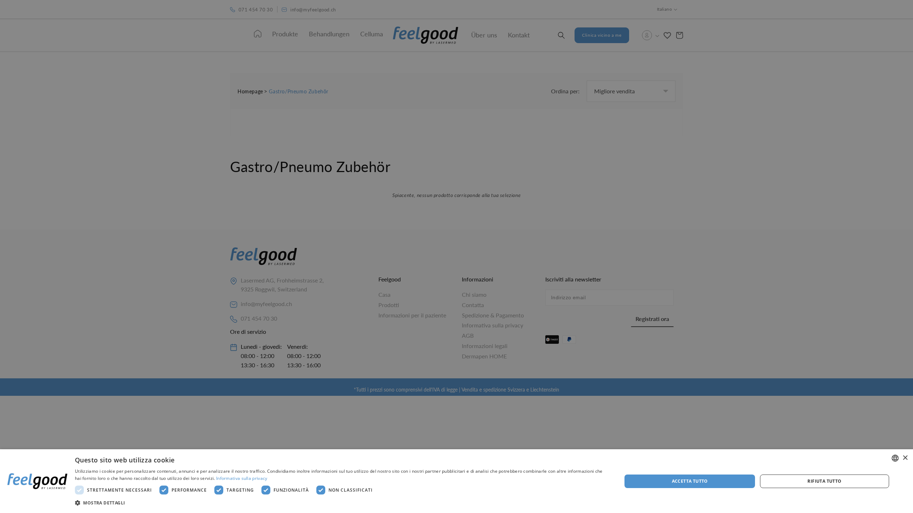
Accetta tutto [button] (690, 481)
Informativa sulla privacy (241, 478)
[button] (340, 503)
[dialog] (456, 481)
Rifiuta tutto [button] (824, 481)
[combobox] (895, 458)
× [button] (905, 458)
